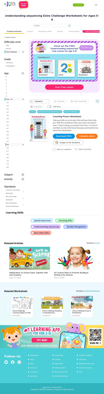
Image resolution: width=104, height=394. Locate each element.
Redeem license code (86, 364)
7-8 (7, 161)
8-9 (7, 167)
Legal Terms (46, 387)
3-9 (7, 119)
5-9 (7, 148)
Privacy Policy (57, 387)
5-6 (7, 138)
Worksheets (34, 355)
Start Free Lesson (64, 87)
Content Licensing (85, 368)
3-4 (7, 102)
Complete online (86, 136)
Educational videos (45, 31)
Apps (32, 359)
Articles (97, 243)
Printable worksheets (14, 31)
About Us (33, 368)
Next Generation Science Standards (12, 204)
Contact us (34, 372)
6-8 (7, 154)
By (31, 101)
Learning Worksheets (92, 291)
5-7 (7, 141)
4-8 (7, 132)
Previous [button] (5, 263)
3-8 (7, 115)
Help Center (59, 364)
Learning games (74, 31)
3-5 (7, 106)
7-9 (7, 164)
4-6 (7, 125)
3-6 (7, 109)
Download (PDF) (64, 136)
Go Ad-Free (78, 5)
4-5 (7, 122)
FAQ (80, 372)
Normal (8, 49)
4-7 (7, 128)
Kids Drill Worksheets (93, 31)
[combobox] (41, 101)
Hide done (56, 107)
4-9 (7, 135)
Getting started (60, 368)
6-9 (7, 157)
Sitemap (57, 359)
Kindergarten (10, 66)
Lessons (30, 31)
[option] (29, 263)
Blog (32, 364)
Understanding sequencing (46, 226)
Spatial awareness (42, 220)
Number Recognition (76, 226)
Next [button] (99, 263)
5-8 (7, 145)
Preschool (9, 63)
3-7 (7, 112)
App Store (33, 376)
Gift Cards (82, 359)
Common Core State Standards (13, 191)
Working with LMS (61, 372)
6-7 (7, 151)
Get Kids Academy (85, 355)
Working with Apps (61, 376)
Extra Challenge (11, 52)
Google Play (59, 355)
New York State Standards (11, 198)
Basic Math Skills (41, 233)
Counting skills (65, 220)
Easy (7, 45)
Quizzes (60, 31)
